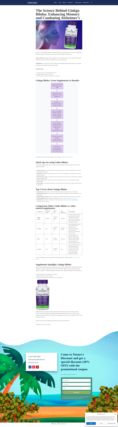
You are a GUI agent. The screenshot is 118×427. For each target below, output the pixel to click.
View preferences (111, 423)
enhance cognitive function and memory (67, 198)
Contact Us (70, 2)
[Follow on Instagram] (33, 367)
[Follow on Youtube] (37, 367)
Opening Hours (78, 2)
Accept (91, 423)
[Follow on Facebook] (30, 367)
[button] (115, 414)
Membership (85, 2)
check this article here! (67, 157)
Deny (101, 423)
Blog (60, 2)
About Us (64, 2)
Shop (55, 2)
